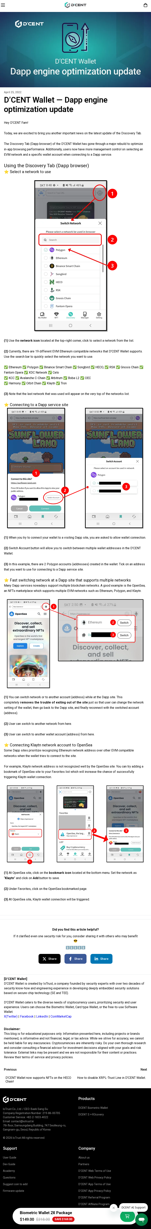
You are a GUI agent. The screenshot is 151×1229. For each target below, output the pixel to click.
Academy (9, 1170)
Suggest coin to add (15, 1184)
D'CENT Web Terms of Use (94, 1170)
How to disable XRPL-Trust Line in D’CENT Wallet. (111, 1078)
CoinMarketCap (61, 1016)
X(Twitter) (10, 1016)
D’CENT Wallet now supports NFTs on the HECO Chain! (38, 1079)
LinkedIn (42, 1016)
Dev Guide (9, 1164)
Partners (83, 1164)
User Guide (9, 1157)
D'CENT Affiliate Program (94, 1204)
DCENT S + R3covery (91, 1114)
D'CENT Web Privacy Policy (94, 1177)
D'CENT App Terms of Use (94, 1184)
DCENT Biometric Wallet (93, 1107)
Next (144, 1069)
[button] (145, 5)
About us (84, 1157)
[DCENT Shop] (75, 5)
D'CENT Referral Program (94, 1197)
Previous (10, 1069)
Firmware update (13, 1190)
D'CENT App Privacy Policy (94, 1190)
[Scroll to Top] (143, 1195)
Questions (9, 1177)
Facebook (27, 1016)
